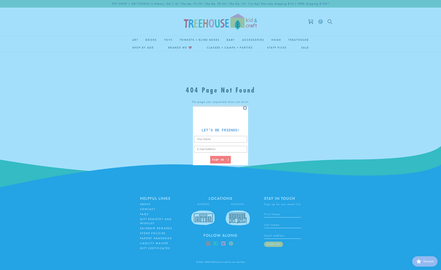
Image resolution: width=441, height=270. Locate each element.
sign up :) (220, 159)
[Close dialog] (245, 108)
